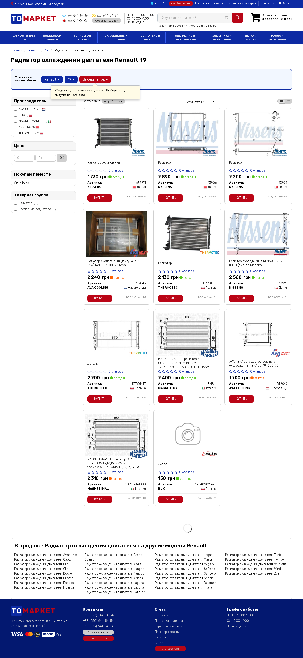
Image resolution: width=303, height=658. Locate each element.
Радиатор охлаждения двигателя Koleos (114, 578)
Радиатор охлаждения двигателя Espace (44, 583)
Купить (99, 198)
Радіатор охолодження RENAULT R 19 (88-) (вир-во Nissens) (255, 263)
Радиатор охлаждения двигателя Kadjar (113, 564)
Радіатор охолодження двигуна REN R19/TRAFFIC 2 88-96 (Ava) (113, 263)
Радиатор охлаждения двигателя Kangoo (114, 569)
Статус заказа (170, 648)
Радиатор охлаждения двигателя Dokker (43, 573)
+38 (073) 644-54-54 (98, 626)
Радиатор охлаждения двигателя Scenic (184, 578)
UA (162, 3)
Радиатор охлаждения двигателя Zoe (252, 573)
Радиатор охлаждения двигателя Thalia (183, 587)
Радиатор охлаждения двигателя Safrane (185, 569)
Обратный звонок (106, 20)
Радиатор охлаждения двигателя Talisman (185, 583)
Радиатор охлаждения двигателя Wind (253, 569)
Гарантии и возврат (169, 626)
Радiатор (164, 162)
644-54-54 (78, 16)
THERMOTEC (29, 133)
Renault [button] (51, 79)
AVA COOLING (30, 109)
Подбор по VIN (181, 3)
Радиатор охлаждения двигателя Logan (183, 555)
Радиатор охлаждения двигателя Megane (185, 564)
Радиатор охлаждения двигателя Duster (43, 578)
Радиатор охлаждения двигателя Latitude (115, 592)
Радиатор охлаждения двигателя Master (184, 559)
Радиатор (28, 203)
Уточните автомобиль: (26, 78)
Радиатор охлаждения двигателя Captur (43, 559)
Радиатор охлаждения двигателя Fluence (44, 587)
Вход (285, 3)
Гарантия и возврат (241, 3)
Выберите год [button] (94, 79)
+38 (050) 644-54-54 (98, 621)
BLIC (23, 115)
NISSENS (27, 127)
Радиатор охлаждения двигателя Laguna (114, 583)
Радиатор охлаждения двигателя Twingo (254, 559)
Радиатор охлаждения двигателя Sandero (185, 573)
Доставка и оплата (209, 3)
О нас (159, 643)
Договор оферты (167, 632)
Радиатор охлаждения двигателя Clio (41, 564)
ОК (62, 158)
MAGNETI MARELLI (33, 121)
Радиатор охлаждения (103, 162)
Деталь (92, 364)
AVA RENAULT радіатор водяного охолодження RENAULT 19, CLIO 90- (254, 364)
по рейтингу (112, 101)
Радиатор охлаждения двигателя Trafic (253, 555)
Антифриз (21, 182)
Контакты (267, 3)
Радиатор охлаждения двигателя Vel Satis (256, 564)
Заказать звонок (98, 632)
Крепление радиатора (37, 209)
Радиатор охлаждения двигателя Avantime (45, 555)
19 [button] (70, 79)
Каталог (161, 637)
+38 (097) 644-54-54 (98, 615)
